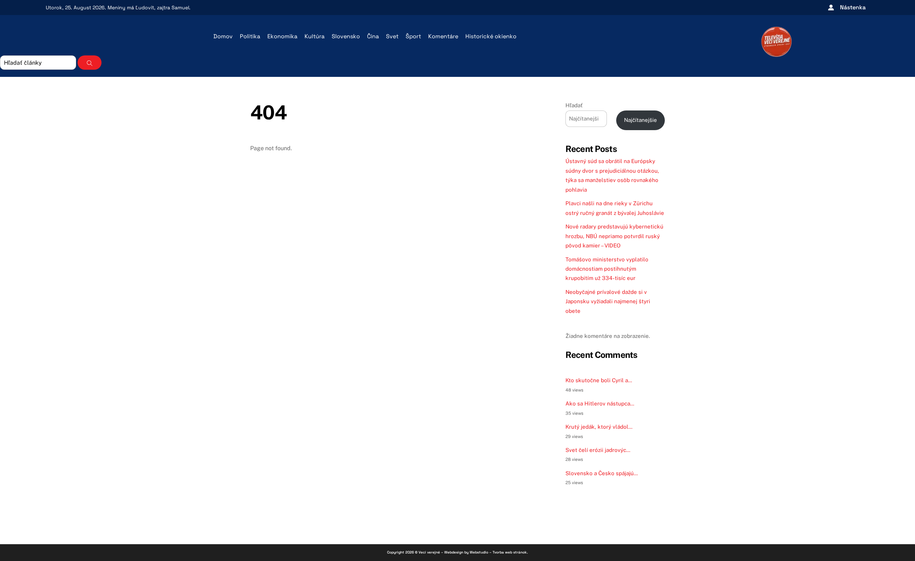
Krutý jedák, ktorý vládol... (598, 427)
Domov (223, 36)
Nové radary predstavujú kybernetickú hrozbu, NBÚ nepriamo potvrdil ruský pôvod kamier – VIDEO (614, 235)
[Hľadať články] (90, 62)
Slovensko (346, 36)
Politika (250, 36)
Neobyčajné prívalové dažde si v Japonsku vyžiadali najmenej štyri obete (607, 301)
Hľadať (574, 105)
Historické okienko (490, 36)
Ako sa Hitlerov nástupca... (599, 403)
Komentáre (443, 36)
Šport (413, 36)
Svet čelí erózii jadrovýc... (597, 450)
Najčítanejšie (640, 120)
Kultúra (315, 36)
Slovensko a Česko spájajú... (601, 473)
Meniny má (131, 7)
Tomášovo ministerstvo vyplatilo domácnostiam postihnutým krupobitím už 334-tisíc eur (606, 268)
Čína (373, 36)
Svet (392, 36)
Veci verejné (429, 552)
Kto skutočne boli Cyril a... (598, 380)
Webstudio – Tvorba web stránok (498, 552)
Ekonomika (282, 36)
